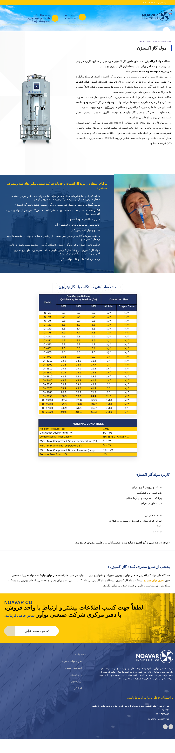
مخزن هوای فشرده (154, 586)
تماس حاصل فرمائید (20, 620)
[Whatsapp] (165, 731)
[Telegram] (171, 731)
